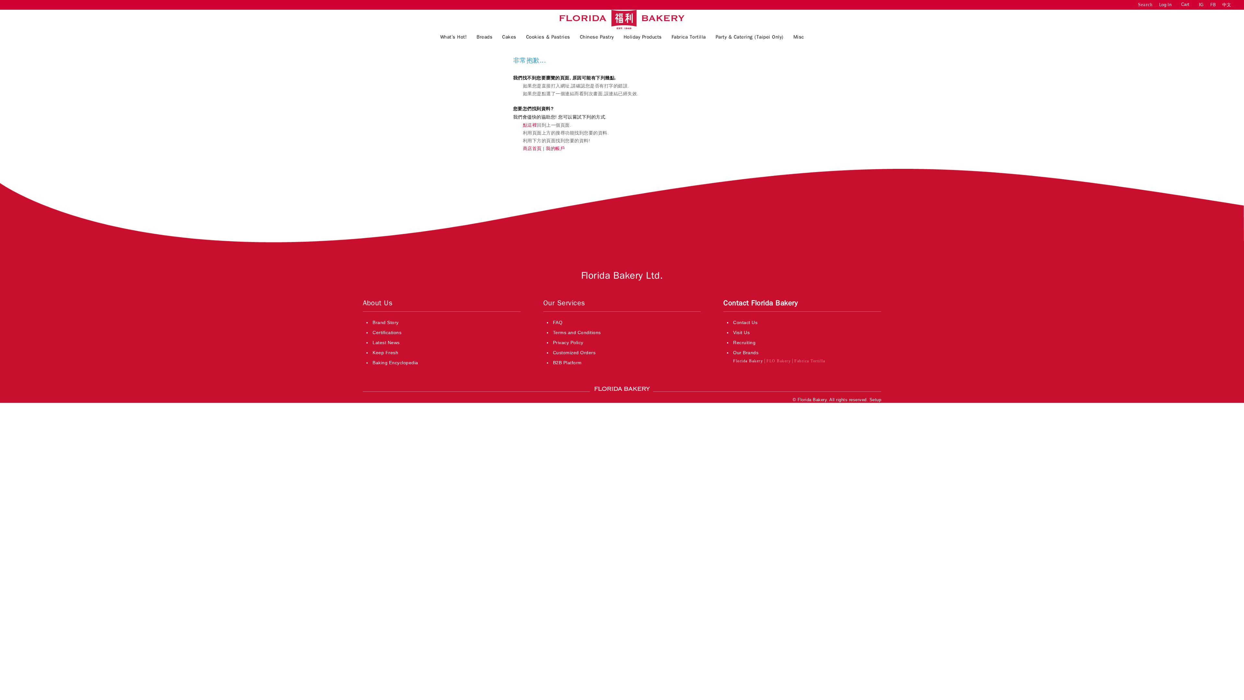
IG (1201, 4)
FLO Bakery (778, 361)
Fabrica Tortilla (809, 361)
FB (1213, 4)
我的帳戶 (555, 148)
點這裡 (530, 125)
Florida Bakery (748, 361)
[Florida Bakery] (622, 19)
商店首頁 (532, 148)
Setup (875, 399)
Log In (1165, 4)
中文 (1226, 4)
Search (1145, 4)
